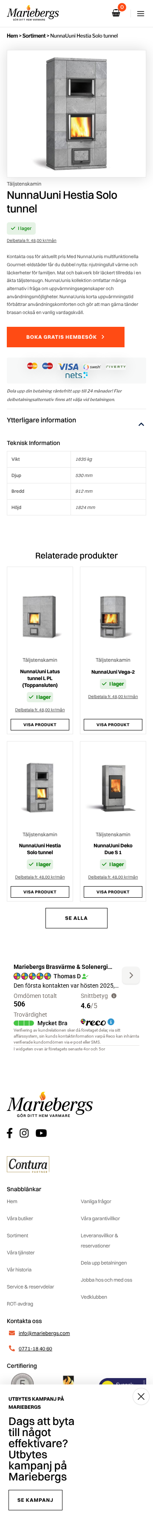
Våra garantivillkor (100, 1218)
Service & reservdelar (30, 1286)
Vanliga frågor (96, 1201)
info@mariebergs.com (44, 1333)
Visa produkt (40, 724)
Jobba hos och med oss (106, 1280)
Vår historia (19, 1269)
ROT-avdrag (20, 1303)
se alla (76, 918)
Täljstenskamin (24, 183)
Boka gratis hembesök (61, 337)
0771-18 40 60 (35, 1348)
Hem (12, 35)
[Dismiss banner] (141, 1396)
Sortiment (34, 35)
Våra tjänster (20, 1252)
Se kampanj (35, 1500)
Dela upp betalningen (104, 1262)
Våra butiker (20, 1218)
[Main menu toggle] (140, 13)
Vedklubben (94, 1297)
